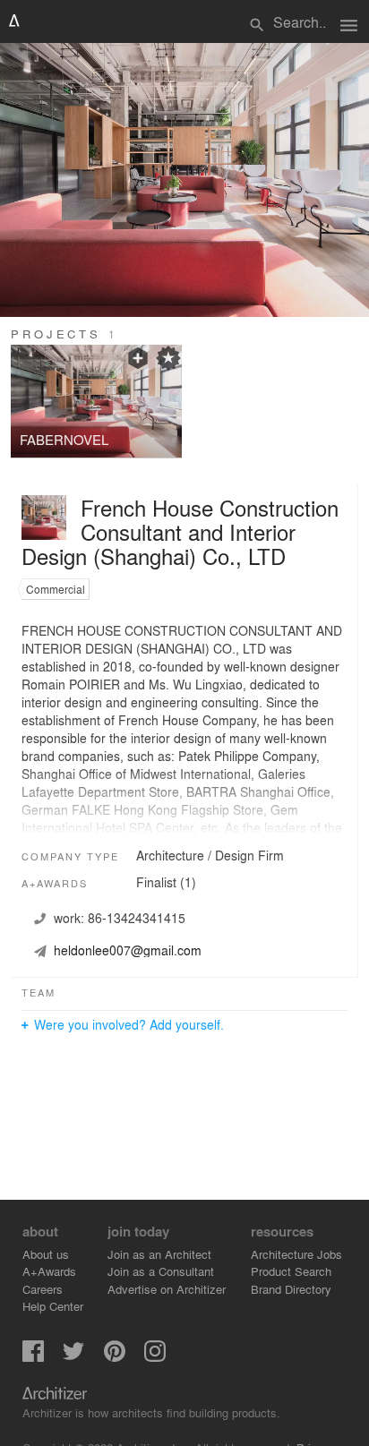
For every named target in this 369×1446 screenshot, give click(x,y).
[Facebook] (33, 1356)
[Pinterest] (114, 1356)
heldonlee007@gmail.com (128, 950)
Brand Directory (291, 1288)
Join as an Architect (159, 1253)
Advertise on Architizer (166, 1288)
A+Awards (49, 1270)
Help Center (52, 1305)
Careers (42, 1288)
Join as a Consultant (160, 1270)
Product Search (291, 1270)
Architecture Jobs (296, 1253)
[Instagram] (155, 1356)
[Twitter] (73, 1356)
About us (45, 1253)
